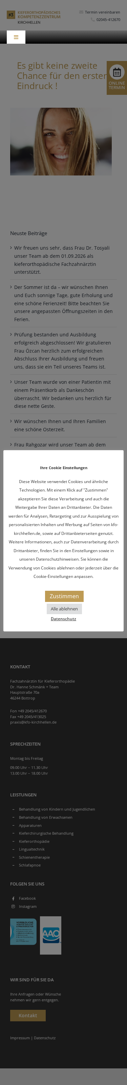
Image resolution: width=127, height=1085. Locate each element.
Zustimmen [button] (64, 596)
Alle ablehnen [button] (64, 609)
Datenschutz (63, 619)
